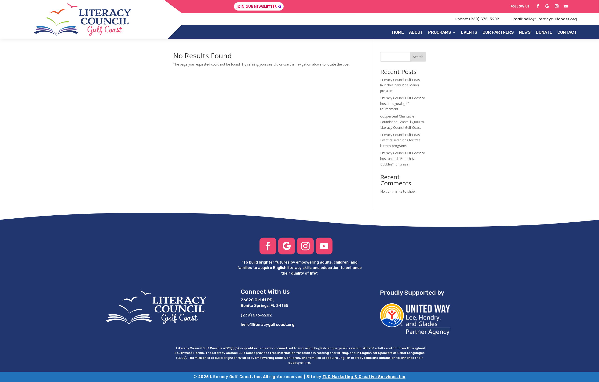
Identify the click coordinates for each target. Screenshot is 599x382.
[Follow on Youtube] (566, 6)
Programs (439, 32)
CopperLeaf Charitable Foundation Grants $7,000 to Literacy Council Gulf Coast (402, 122)
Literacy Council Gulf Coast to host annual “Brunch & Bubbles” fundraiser (402, 158)
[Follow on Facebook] (538, 6)
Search (418, 57)
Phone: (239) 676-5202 (477, 19)
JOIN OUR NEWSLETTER (256, 6)
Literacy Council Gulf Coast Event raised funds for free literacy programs (400, 140)
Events (469, 32)
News (525, 32)
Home (398, 32)
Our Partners (498, 32)
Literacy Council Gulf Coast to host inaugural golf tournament (402, 103)
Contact (567, 32)
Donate (544, 32)
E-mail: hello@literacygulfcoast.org (543, 19)
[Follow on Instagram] (556, 6)
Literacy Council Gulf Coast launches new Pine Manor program (400, 85)
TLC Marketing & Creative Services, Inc (363, 377)
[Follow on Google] (547, 6)
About (416, 32)
